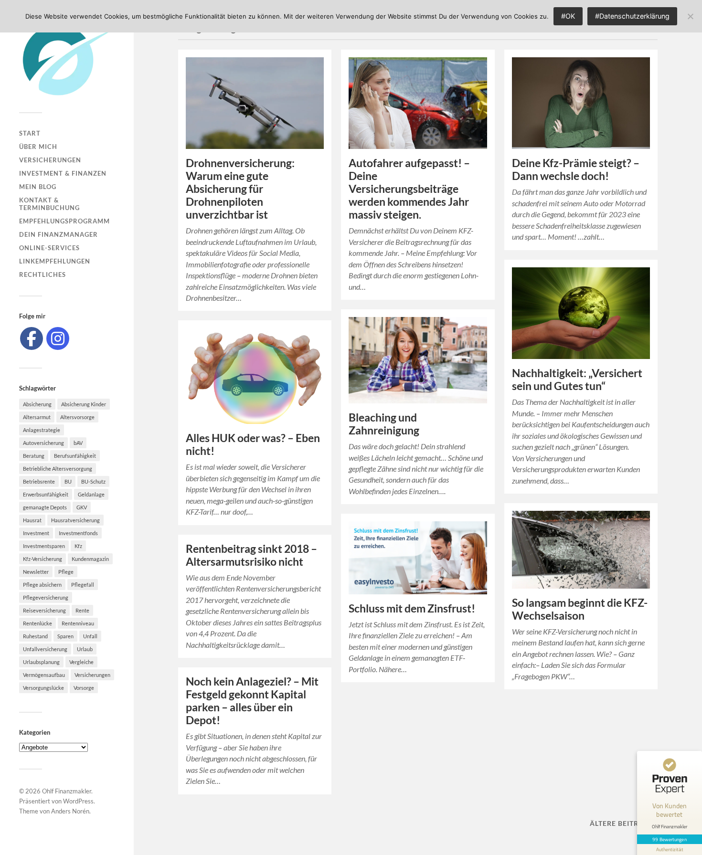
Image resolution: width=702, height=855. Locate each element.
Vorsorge (84, 688)
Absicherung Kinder (83, 404)
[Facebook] (31, 338)
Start (30, 133)
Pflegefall (82, 584)
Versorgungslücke (43, 688)
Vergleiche (81, 662)
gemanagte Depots (45, 507)
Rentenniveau (78, 623)
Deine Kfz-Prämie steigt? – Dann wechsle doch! (575, 169)
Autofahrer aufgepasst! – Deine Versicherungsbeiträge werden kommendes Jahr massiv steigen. (409, 189)
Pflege (66, 572)
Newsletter (36, 572)
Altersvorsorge (77, 417)
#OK (568, 16)
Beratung (33, 456)
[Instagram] (57, 338)
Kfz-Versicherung (42, 559)
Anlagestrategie (41, 430)
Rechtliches (42, 274)
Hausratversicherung (75, 520)
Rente (82, 610)
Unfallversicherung (45, 649)
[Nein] (690, 16)
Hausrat (32, 520)
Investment (36, 533)
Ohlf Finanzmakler (66, 791)
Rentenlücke (37, 623)
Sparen (65, 636)
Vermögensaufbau (44, 675)
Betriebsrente (39, 481)
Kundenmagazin (90, 559)
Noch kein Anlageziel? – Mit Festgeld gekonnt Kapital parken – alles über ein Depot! (252, 701)
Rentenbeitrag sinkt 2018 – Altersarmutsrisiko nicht (251, 555)
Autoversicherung (43, 443)
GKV (81, 507)
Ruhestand (35, 636)
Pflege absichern (42, 584)
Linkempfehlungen (54, 261)
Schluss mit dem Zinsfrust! (412, 608)
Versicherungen (50, 160)
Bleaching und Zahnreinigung (384, 424)
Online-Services (49, 248)
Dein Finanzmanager (58, 234)
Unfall (90, 636)
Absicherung (37, 404)
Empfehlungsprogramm (64, 221)
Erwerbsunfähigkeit (45, 494)
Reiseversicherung (44, 610)
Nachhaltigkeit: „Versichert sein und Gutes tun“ (577, 379)
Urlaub (85, 649)
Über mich (38, 146)
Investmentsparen (44, 546)
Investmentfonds (78, 533)
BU (68, 481)
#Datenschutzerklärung (632, 16)
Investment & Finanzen (62, 173)
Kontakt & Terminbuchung (49, 203)
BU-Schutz (93, 481)
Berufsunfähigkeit (75, 456)
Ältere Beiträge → (626, 823)
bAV (78, 443)
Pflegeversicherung (45, 597)
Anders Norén (70, 811)
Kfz (78, 546)
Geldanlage (91, 494)
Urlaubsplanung (41, 662)
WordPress (78, 801)
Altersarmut (37, 417)
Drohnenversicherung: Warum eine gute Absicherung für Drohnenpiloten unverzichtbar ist (240, 189)
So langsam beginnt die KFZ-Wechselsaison (580, 609)
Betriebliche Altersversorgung (57, 468)
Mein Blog (37, 186)
